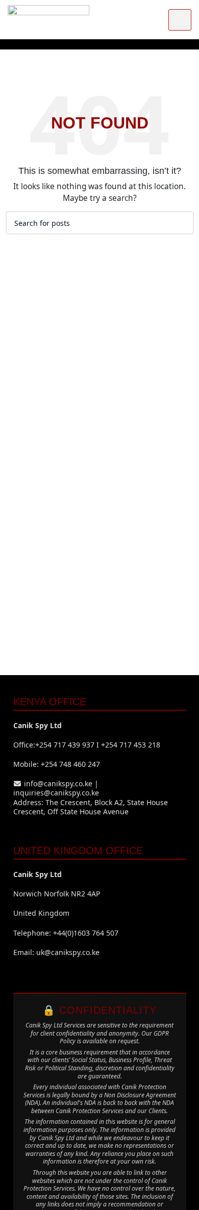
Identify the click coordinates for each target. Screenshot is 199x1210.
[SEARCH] (182, 223)
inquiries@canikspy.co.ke (56, 792)
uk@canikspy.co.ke (68, 952)
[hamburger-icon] (179, 20)
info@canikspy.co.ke (58, 783)
